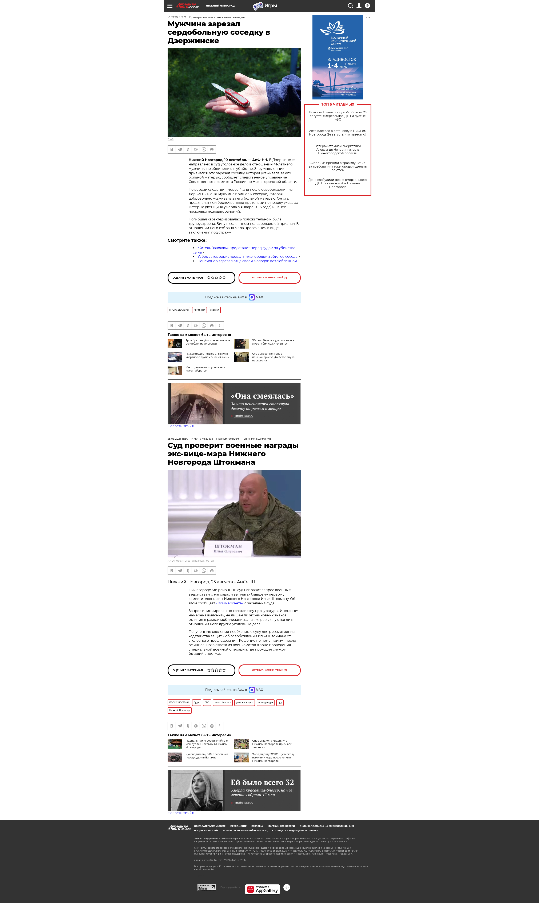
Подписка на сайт (206, 830)
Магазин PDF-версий (281, 826)
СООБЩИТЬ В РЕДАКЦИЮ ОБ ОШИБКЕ (295, 830)
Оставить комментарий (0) (269, 277)
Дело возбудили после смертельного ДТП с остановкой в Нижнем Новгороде (337, 183)
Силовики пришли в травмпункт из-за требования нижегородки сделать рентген (338, 166)
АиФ (170, 139)
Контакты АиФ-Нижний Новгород (245, 830)
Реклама (257, 826)
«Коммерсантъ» (230, 603)
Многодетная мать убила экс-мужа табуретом (205, 369)
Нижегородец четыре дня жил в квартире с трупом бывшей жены (207, 355)
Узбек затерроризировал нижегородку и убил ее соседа (247, 257)
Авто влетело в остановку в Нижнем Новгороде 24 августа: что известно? (338, 132)
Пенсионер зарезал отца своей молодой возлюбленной (247, 261)
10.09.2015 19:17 (177, 17)
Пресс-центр (238, 826)
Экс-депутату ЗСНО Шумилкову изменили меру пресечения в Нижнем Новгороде (273, 757)
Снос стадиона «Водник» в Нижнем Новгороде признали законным (272, 744)
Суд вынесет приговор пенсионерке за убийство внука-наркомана (273, 357)
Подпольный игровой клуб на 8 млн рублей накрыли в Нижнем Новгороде (207, 744)
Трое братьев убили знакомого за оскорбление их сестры (208, 342)
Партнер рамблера (230, 887)
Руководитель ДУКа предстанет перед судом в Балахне (207, 756)
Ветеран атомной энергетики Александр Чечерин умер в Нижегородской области (338, 149)
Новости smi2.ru (182, 426)
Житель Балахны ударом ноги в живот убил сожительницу (273, 342)
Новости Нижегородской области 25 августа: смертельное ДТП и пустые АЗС (338, 116)
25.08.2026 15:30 (178, 438)
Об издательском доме (209, 826)
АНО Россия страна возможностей (191, 560)
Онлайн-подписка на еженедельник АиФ (327, 826)
